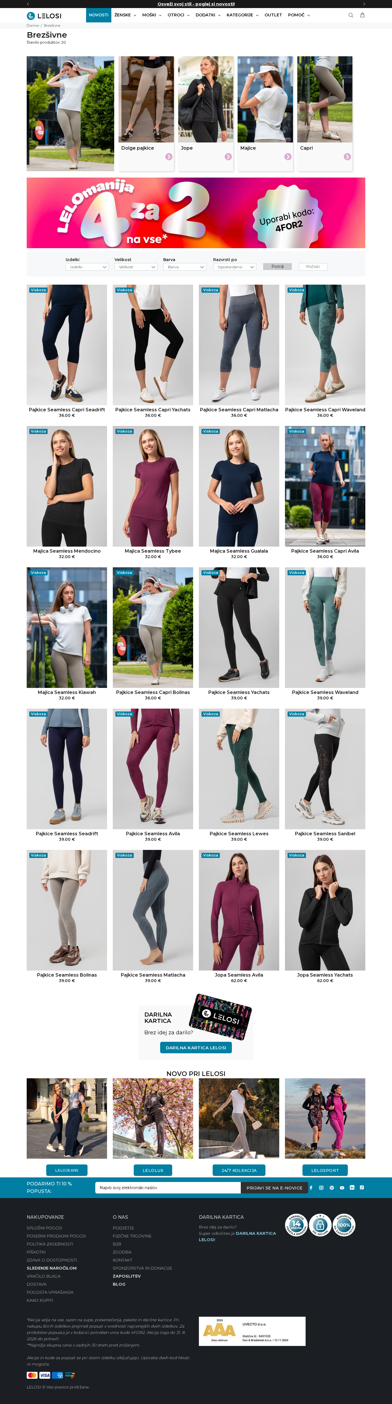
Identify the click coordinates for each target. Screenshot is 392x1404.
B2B (117, 1244)
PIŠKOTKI (36, 1252)
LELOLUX (153, 1170)
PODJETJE (123, 1228)
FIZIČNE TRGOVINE (132, 1236)
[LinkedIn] (352, 1187)
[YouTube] (342, 1187)
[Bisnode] (252, 1331)
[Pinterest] (331, 1187)
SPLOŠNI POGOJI (44, 1228)
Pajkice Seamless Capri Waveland (325, 409)
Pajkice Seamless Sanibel (325, 833)
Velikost (123, 260)
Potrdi (277, 266)
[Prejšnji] (28, 4)
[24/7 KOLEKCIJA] (239, 1118)
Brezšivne (52, 25)
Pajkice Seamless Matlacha (153, 975)
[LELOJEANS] (67, 1118)
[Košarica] (361, 15)
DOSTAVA (36, 1284)
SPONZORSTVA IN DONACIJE (142, 1268)
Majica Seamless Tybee (153, 551)
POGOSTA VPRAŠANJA (50, 1292)
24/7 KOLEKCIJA (239, 1170)
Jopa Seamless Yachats (325, 975)
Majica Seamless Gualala (239, 551)
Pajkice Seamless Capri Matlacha (239, 409)
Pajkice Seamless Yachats (239, 692)
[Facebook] (311, 1187)
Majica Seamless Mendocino (67, 551)
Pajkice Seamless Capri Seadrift (67, 409)
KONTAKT (122, 1260)
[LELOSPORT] (325, 1118)
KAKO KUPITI (40, 1300)
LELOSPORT (325, 1170)
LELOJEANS (66, 1170)
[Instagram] (321, 1187)
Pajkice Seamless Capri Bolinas (153, 692)
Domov (33, 25)
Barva (169, 260)
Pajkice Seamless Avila (153, 833)
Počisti (313, 266)
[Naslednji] (364, 4)
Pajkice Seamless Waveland (325, 692)
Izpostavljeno (230, 267)
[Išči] (352, 15)
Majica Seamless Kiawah (67, 692)
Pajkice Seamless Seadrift (67, 833)
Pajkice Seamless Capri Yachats (153, 409)
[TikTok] (361, 1187)
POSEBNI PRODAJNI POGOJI (56, 1236)
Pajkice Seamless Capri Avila (325, 551)
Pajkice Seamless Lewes (239, 833)
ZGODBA (122, 1252)
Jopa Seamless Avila (239, 975)
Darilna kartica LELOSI (196, 1047)
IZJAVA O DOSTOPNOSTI (52, 1260)
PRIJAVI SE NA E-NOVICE (274, 1188)
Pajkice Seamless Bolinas (67, 975)
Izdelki (72, 260)
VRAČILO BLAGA (44, 1276)
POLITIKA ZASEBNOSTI (50, 1244)
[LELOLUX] (153, 1118)
